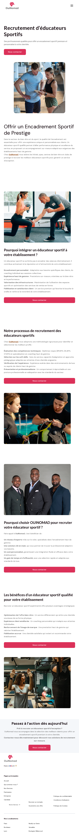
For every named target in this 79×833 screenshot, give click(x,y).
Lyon (5, 831)
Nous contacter (15, 52)
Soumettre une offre (36, 806)
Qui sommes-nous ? (11, 784)
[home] (12, 5)
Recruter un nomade (36, 802)
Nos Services (8, 788)
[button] (71, 5)
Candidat (7, 800)
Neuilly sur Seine (34, 823)
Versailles (32, 827)
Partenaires (8, 792)
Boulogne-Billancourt (36, 831)
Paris (5, 823)
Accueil (6, 781)
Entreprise (7, 796)
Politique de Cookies (60, 806)
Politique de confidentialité (63, 796)
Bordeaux (7, 827)
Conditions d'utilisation (61, 800)
